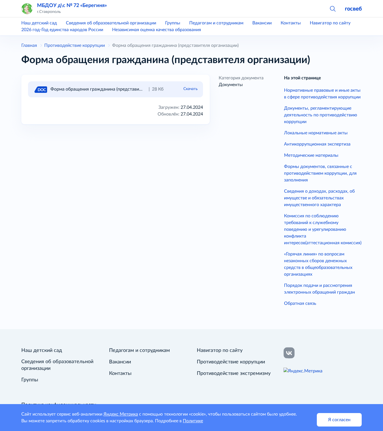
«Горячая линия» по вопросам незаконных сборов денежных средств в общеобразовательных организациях (318, 264)
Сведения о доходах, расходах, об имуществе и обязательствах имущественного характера (319, 198)
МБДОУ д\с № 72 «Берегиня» (72, 5)
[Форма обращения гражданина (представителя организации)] (40, 89)
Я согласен (339, 420)
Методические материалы (311, 155)
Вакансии (262, 23)
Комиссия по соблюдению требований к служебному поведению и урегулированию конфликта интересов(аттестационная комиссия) (322, 229)
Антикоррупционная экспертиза (317, 144)
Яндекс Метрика (120, 414)
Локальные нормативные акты (316, 133)
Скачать (190, 89)
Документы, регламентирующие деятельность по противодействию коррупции (320, 115)
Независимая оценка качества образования (156, 29)
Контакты (291, 23)
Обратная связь (300, 303)
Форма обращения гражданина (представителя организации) (113, 89)
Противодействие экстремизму (234, 373)
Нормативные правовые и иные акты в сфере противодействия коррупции (322, 93)
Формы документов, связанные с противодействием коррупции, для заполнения (320, 173)
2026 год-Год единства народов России (62, 29)
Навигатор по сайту (330, 23)
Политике (193, 421)
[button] (332, 8)
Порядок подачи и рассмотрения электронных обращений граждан (319, 288)
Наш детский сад (39, 23)
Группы (172, 23)
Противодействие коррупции (231, 362)
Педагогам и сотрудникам (216, 23)
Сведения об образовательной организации (111, 23)
